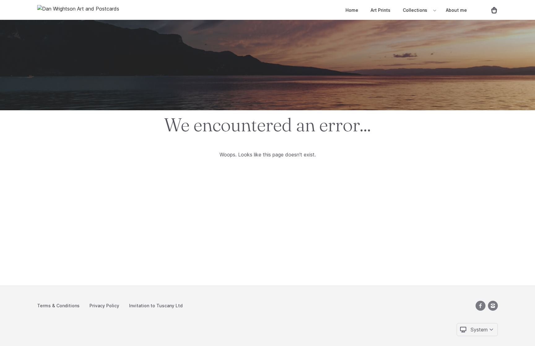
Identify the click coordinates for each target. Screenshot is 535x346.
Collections (415, 10)
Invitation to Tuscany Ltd (156, 305)
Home (352, 10)
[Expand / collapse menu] (434, 10)
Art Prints (380, 10)
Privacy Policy (104, 305)
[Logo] (78, 10)
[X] (480, 306)
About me (456, 10)
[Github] (493, 306)
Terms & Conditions (58, 305)
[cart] (491, 10)
